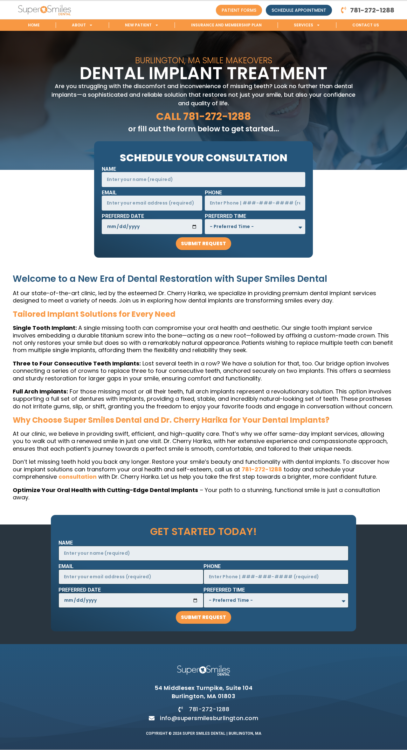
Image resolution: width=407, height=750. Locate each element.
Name (109, 169)
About (79, 25)
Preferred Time (225, 216)
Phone (213, 193)
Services (303, 25)
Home (34, 25)
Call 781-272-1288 (203, 116)
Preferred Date (123, 216)
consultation (78, 477)
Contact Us (365, 25)
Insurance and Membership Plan (226, 25)
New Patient (138, 25)
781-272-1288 (262, 469)
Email (109, 193)
